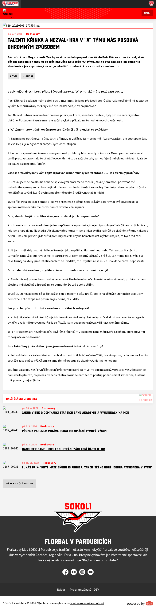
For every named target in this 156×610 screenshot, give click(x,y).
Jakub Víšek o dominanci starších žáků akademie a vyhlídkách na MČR (75, 412)
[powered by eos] (140, 603)
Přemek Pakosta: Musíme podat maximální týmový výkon (64, 431)
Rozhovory (48, 408)
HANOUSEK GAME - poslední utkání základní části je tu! (63, 449)
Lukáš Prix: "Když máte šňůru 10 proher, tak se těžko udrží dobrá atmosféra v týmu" (87, 467)
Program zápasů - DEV (84, 589)
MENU (147, 13)
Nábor (61, 589)
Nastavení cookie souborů (87, 603)
